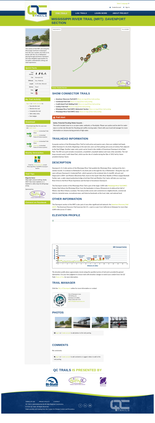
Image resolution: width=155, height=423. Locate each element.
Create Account (116, 7)
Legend (126, 29)
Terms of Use (60, 277)
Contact (56, 401)
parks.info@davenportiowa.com (76, 301)
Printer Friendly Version (59, 87)
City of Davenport (64, 288)
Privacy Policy (44, 401)
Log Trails (81, 13)
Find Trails (61, 13)
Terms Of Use (30, 401)
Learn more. (32, 128)
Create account (36, 103)
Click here (36, 131)
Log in (57, 333)
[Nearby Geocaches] (37, 159)
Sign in (28, 103)
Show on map (82, 99)
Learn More (101, 13)
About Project (120, 13)
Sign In (127, 7)
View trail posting (94, 99)
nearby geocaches (38, 165)
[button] (87, 57)
